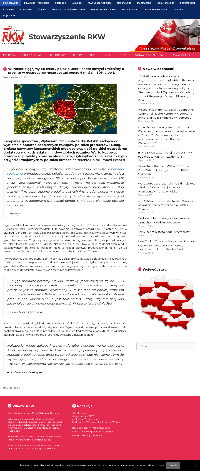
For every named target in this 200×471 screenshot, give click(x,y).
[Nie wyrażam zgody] (196, 465)
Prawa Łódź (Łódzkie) (99, 3)
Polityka (9, 55)
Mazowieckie (144, 3)
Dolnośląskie (10, 3)
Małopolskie (124, 3)
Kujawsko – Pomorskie (36, 3)
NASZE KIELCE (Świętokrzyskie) (68, 9)
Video (109, 55)
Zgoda (173, 465)
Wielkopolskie (129, 9)
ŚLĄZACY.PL (9, 15)
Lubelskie (60, 3)
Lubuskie (76, 3)
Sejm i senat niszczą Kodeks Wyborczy (164, 231)
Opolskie (178, 9)
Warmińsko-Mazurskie (103, 9)
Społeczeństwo (31, 55)
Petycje (124, 55)
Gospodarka (56, 55)
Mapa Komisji (181, 55)
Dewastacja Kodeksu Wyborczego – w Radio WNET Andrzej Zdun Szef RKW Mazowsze (163, 170)
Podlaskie (8, 9)
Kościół (94, 55)
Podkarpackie (187, 3)
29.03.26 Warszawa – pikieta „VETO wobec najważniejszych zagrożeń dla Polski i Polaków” (166, 205)
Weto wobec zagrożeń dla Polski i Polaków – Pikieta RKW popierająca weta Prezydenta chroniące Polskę (166, 187)
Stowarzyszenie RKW (67, 36)
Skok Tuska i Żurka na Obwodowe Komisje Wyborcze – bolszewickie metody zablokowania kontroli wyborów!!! (166, 245)
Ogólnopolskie (165, 3)
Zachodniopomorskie (155, 9)
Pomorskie (26, 9)
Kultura (77, 55)
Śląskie (42, 9)
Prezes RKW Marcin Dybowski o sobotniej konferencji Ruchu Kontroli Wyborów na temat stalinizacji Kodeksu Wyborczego (166, 113)
